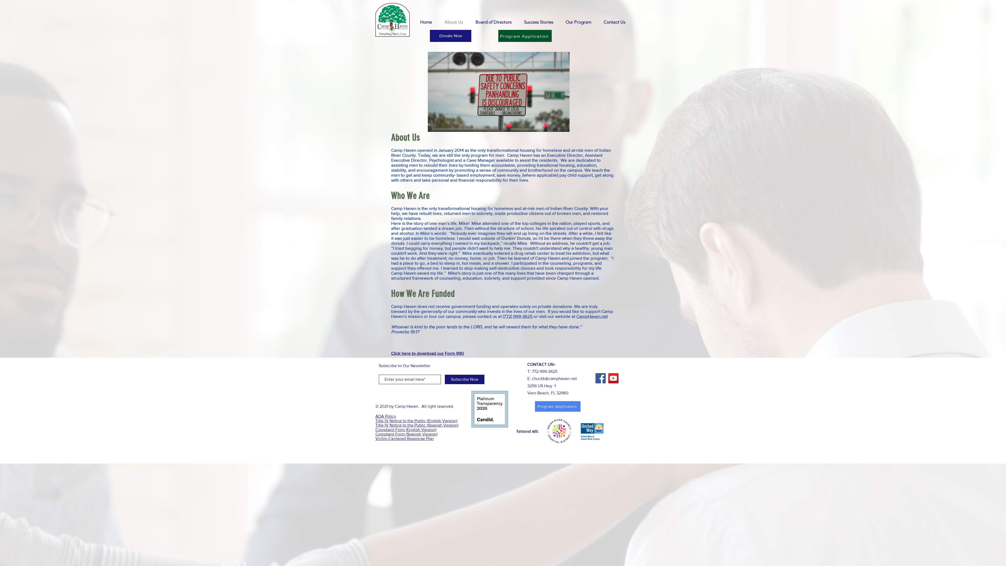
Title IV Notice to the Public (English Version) (416, 420)
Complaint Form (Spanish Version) (406, 434)
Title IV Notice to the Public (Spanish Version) (416, 425)
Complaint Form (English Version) (405, 429)
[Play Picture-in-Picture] (553, 124)
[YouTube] (613, 378)
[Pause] (434, 124)
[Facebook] (600, 378)
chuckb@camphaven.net (554, 378)
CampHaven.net (592, 316)
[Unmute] (443, 124)
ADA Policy (385, 416)
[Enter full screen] (562, 124)
